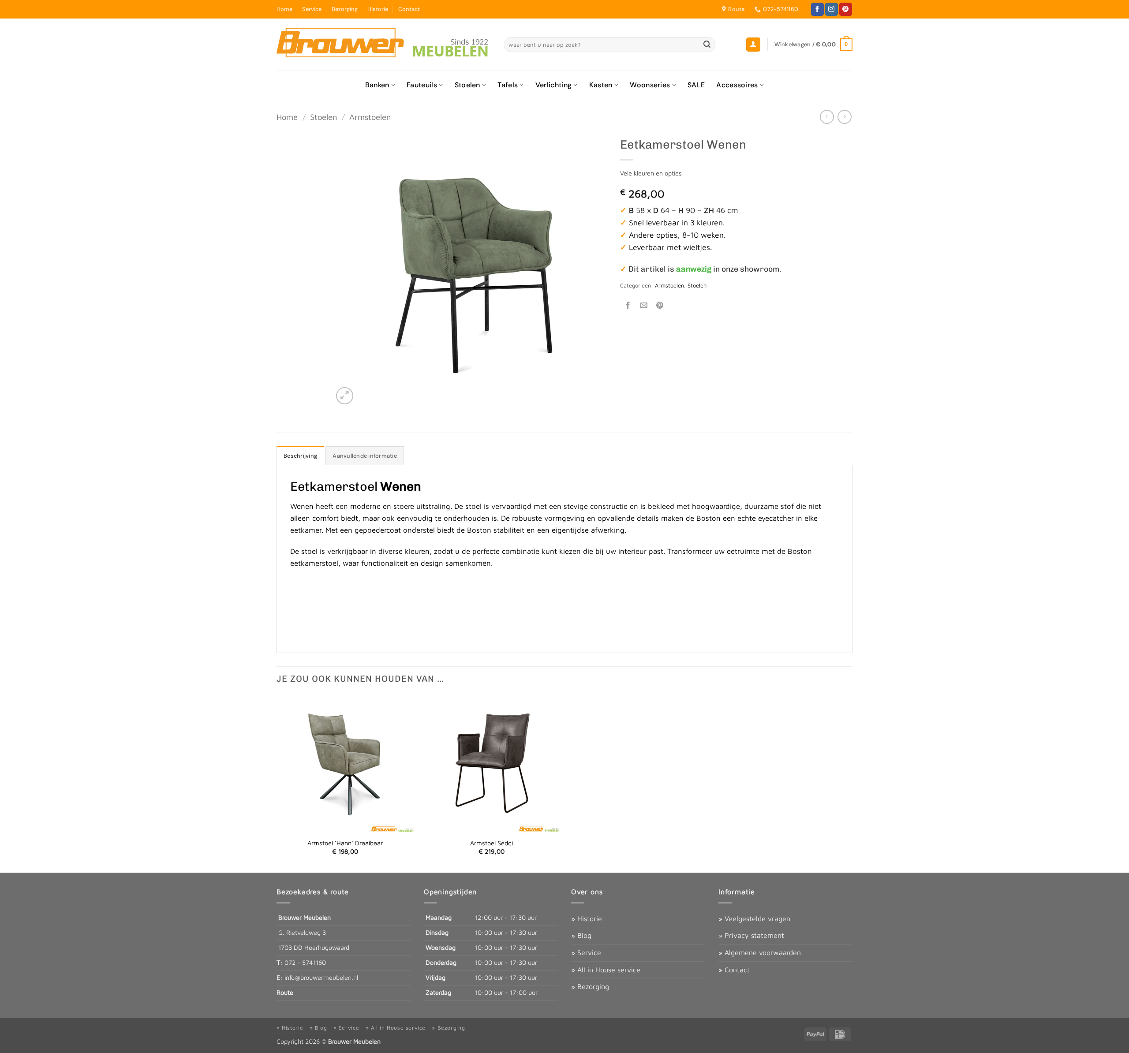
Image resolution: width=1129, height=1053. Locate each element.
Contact (409, 9)
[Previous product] (844, 116)
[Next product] (827, 116)
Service (312, 9)
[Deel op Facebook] (628, 306)
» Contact (734, 970)
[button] (753, 44)
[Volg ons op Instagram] (831, 9)
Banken (377, 85)
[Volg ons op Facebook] (817, 9)
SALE (696, 85)
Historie (377, 9)
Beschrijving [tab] (300, 455)
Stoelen (467, 85)
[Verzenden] (707, 44)
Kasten (601, 85)
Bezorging (345, 9)
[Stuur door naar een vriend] (644, 306)
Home (284, 9)
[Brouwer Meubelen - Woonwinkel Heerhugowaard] (383, 44)
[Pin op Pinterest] (660, 306)
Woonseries (650, 85)
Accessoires (737, 85)
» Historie (586, 918)
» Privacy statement (751, 935)
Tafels (507, 85)
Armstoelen (370, 117)
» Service (586, 952)
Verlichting (553, 85)
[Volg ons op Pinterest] (845, 9)
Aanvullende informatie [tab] (365, 455)
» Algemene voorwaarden (759, 952)
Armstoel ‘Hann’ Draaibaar (345, 843)
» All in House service (605, 970)
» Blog (581, 935)
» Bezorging (590, 986)
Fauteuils (422, 85)
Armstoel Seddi (491, 843)
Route (285, 992)
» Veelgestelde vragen (754, 918)
